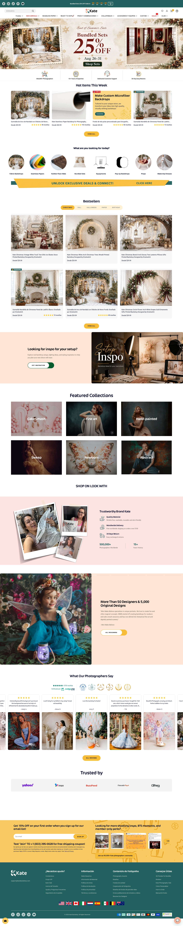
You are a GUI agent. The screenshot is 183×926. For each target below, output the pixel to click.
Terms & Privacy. (69, 851)
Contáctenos (50, 876)
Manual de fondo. (161, 893)
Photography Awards (120, 876)
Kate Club (49, 883)
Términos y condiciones (88, 893)
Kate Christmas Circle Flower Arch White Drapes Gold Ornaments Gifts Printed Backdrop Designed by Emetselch (145, 311)
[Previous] (3, 722)
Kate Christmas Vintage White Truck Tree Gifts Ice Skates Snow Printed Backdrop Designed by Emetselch (35, 256)
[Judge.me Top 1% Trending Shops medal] (127, 687)
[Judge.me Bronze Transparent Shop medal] (109, 687)
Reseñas (116, 879)
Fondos (18, 16)
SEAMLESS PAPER (49, 16)
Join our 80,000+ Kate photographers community (115, 856)
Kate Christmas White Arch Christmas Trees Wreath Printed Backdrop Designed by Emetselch (88, 256)
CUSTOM (143, 16)
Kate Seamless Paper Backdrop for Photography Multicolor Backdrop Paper (69, 122)
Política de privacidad (88, 889)
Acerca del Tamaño (52, 886)
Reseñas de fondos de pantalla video (125, 889)
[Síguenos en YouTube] (22, 3)
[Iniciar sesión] (167, 11)
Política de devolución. (88, 886)
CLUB (164, 16)
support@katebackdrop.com (20, 881)
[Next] (179, 722)
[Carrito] (171, 11)
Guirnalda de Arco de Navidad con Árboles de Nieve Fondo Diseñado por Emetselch (29, 122)
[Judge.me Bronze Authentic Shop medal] (100, 687)
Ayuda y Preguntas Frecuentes (56, 889)
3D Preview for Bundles (163, 876)
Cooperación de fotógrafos (122, 886)
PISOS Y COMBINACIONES (86, 16)
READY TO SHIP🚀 (67, 16)
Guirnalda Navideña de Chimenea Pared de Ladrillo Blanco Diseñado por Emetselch (151, 122)
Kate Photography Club (163, 883)
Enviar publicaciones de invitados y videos (126, 893)
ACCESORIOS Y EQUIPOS (126, 16)
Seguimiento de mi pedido (54, 893)
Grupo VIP (49, 879)
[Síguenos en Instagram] (8, 3)
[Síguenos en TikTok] (13, 3)
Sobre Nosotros (86, 876)
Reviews (158, 879)
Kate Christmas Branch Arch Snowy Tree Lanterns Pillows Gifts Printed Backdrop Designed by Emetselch (144, 256)
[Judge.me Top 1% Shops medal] (118, 687)
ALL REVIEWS (91, 758)
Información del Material (89, 879)
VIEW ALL (91, 134)
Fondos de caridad (119, 883)
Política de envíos (87, 883)
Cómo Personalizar (162, 886)
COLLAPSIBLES (106, 16)
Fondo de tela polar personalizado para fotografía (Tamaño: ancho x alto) (110, 122)
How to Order (160, 889)
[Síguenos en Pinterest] (18, 3)
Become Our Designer (120, 896)
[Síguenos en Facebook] (3, 3)
